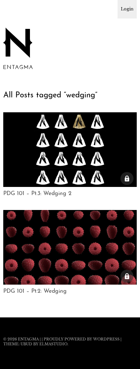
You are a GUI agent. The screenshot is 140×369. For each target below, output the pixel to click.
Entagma (28, 339)
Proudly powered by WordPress (81, 339)
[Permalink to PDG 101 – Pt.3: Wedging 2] (70, 185)
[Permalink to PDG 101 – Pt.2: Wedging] (70, 282)
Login (127, 9)
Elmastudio (53, 344)
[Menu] (11, 8)
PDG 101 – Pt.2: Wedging (35, 291)
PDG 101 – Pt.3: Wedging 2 (37, 193)
